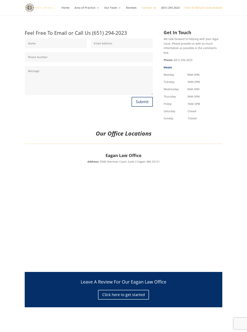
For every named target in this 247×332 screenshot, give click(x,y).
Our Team (110, 7)
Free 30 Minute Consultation (203, 7)
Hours (168, 67)
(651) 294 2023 (170, 7)
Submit (142, 101)
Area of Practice (84, 7)
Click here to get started (123, 294)
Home (65, 7)
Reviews (131, 7)
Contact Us (149, 7)
